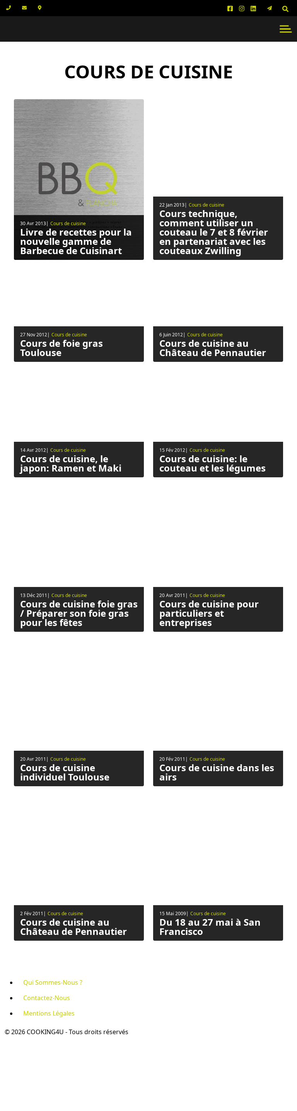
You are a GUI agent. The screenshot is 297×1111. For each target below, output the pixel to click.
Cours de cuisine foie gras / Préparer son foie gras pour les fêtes (79, 613)
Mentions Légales (49, 1013)
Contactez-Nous (46, 998)
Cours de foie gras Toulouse (61, 348)
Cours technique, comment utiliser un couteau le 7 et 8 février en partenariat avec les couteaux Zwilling (213, 232)
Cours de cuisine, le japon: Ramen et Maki (70, 463)
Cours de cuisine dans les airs (216, 772)
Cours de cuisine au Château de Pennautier (212, 348)
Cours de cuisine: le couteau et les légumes (212, 463)
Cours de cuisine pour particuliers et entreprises (209, 613)
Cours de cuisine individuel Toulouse (64, 772)
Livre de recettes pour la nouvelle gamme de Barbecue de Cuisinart (76, 241)
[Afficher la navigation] (286, 29)
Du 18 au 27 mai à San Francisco (210, 927)
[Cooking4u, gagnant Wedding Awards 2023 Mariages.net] (29, 1059)
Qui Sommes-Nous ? (52, 982)
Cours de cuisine (68, 223)
